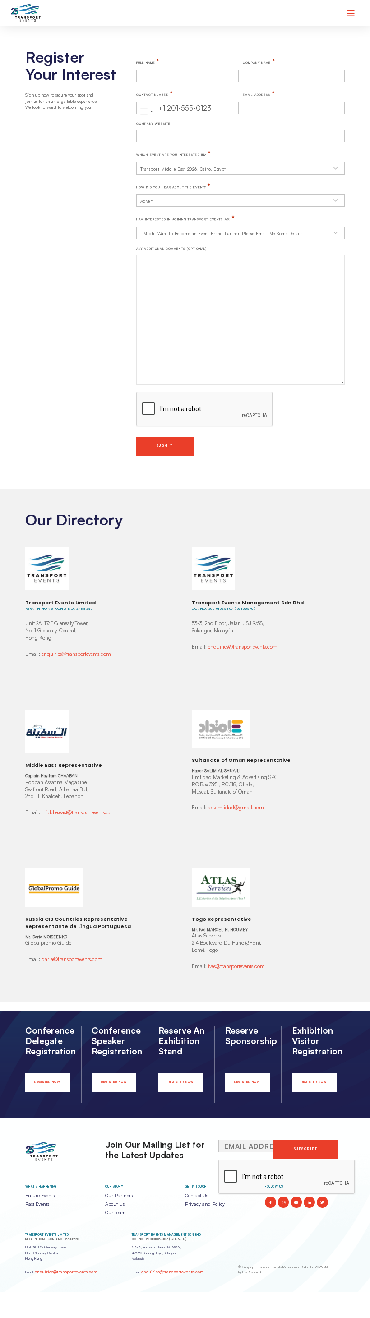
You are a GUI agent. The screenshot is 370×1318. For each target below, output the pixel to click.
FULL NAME (148, 61)
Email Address (259, 93)
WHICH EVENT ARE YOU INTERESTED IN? (173, 153)
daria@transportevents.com (72, 959)
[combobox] (146, 111)
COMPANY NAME (259, 61)
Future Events (40, 1195)
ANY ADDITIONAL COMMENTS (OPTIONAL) (171, 248)
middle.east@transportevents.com (79, 812)
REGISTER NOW (47, 1082)
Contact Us (196, 1195)
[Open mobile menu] (351, 13)
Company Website (153, 123)
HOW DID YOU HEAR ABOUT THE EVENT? (173, 186)
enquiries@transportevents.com (76, 654)
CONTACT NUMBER (154, 93)
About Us (115, 1204)
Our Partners (119, 1195)
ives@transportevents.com (236, 966)
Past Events (37, 1204)
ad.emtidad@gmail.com (236, 807)
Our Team (115, 1212)
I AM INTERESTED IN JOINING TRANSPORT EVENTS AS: (185, 218)
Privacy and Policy (205, 1204)
